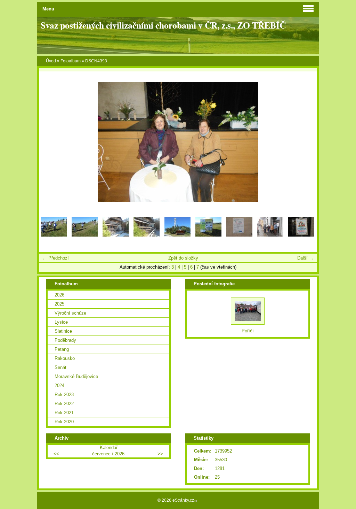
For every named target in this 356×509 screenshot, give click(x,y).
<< (56, 453)
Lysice (61, 322)
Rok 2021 (64, 412)
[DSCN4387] (301, 235)
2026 (59, 295)
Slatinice (63, 331)
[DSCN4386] (270, 235)
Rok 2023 (64, 394)
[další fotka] (306, 142)
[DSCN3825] (177, 235)
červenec (101, 453)
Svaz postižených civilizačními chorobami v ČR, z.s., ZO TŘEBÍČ (163, 25)
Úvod (51, 61)
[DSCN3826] (208, 235)
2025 (59, 304)
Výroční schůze (70, 313)
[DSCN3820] (54, 235)
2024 (59, 385)
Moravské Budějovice (76, 376)
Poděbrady (65, 340)
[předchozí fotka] (50, 142)
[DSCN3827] (239, 235)
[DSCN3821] (85, 235)
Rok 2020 (64, 421)
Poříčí (248, 330)
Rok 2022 (64, 403)
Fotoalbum (70, 61)
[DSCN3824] (147, 235)
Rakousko (65, 358)
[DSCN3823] (116, 235)
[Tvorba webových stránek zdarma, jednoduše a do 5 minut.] (196, 500)
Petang (62, 349)
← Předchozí (55, 258)
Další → (305, 258)
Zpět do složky (183, 258)
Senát (60, 367)
